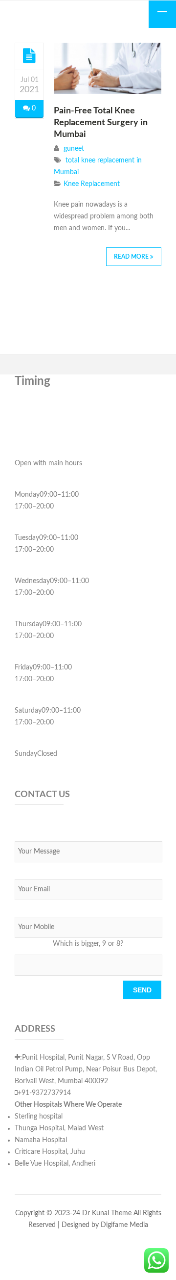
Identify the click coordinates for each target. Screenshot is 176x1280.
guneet (74, 148)
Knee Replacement (92, 184)
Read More (132, 257)
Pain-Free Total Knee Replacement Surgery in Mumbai (101, 123)
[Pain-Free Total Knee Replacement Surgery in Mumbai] (29, 56)
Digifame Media (124, 1225)
